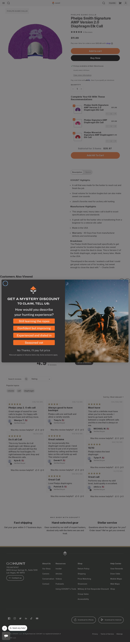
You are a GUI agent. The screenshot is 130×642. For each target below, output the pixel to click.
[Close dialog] (5, 283)
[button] (33, 322)
